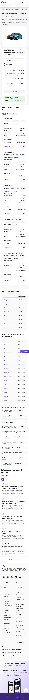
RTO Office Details (20, 599)
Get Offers (14, 91)
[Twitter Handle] (11, 577)
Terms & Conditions (8, 697)
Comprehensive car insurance (8, 618)
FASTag (17, 592)
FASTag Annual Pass (8, 605)
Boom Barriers (7, 615)
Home (3, 9)
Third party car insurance (19, 622)
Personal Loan (19, 602)
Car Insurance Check (19, 617)
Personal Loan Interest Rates (7, 622)
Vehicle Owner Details (19, 609)
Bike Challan (19, 642)
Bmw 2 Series (21, 9)
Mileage (11, 5)
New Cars (8, 9)
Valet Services (7, 599)
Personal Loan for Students (20, 630)
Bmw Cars (14, 9)
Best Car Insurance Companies (20, 634)
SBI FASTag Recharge (6, 590)
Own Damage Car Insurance (7, 629)
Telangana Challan (7, 594)
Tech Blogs (6, 596)
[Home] (4, 2)
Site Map (23, 697)
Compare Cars (7, 610)
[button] (24, 146)
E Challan (18, 590)
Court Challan (6, 635)
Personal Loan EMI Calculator (20, 605)
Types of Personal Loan (20, 626)
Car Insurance (19, 587)
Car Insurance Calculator (19, 613)
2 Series (4, 5)
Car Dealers (6, 612)
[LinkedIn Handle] (15, 577)
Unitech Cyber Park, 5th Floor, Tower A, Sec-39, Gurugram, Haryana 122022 (15, 656)
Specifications (19, 5)
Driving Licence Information (7, 602)
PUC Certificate (7, 632)
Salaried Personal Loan (20, 639)
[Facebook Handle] (7, 577)
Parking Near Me (20, 594)
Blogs (5, 587)
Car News (6, 608)
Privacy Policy (17, 697)
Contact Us (6, 585)
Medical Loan (6, 626)
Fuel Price (18, 597)
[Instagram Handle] (3, 577)
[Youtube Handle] (19, 577)
